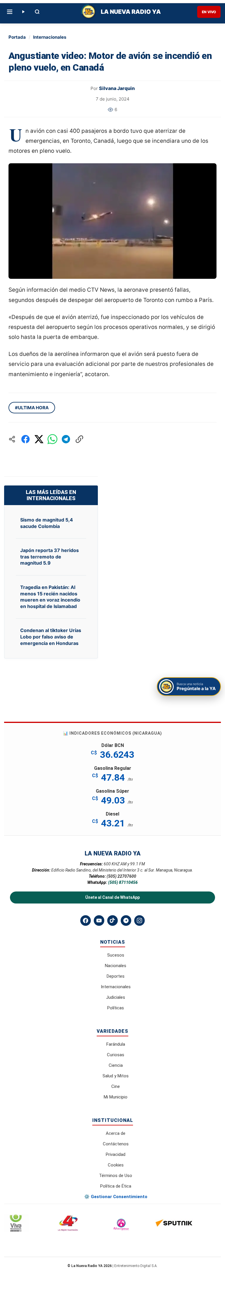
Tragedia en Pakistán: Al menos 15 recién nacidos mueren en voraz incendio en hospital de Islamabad (50, 596)
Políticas (115, 1008)
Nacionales (115, 965)
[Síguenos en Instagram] (139, 920)
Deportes (116, 976)
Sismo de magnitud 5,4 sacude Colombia (46, 523)
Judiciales (115, 997)
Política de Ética (115, 1186)
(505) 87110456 (123, 882)
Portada (17, 37)
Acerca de (115, 1133)
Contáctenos (116, 1144)
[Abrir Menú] (9, 11)
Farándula (115, 1044)
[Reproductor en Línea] (23, 12)
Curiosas (115, 1054)
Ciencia (116, 1065)
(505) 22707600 (121, 876)
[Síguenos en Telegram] (126, 920)
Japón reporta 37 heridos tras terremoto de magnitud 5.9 (49, 556)
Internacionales (49, 37)
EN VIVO (209, 12)
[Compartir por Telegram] (66, 439)
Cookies (116, 1165)
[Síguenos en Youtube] (99, 920)
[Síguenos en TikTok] (112, 920)
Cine (115, 1086)
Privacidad (115, 1154)
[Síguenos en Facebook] (85, 920)
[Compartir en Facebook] (25, 439)
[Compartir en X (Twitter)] (39, 439)
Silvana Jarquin (117, 88)
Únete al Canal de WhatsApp (112, 897)
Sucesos (115, 955)
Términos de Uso (115, 1175)
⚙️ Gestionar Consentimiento (115, 1196)
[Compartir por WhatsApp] (52, 439)
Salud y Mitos (116, 1076)
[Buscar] (37, 12)
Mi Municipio (115, 1097)
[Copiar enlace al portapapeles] (79, 439)
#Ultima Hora (32, 407)
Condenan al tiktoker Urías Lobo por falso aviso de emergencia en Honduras (50, 636)
